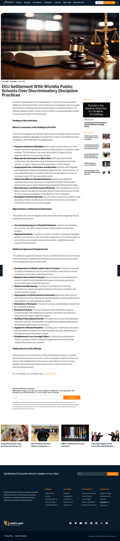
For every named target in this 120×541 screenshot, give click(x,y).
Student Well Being (88, 502)
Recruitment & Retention (105, 502)
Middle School (68, 502)
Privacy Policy (9, 536)
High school (68, 505)
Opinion (19, 2)
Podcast (57, 2)
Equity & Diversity (105, 493)
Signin (98, 2)
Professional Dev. (105, 496)
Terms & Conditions (21, 536)
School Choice (86, 496)
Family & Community (88, 493)
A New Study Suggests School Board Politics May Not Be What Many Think (92, 172)
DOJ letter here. (50, 373)
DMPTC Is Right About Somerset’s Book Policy (90, 164)
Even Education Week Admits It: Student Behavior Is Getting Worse (95, 124)
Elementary (67, 499)
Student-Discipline (51, 505)
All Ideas (66, 493)
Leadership (48, 2)
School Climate (50, 502)
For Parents (37, 2)
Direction (103, 499)
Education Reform (51, 499)
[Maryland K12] (9, 2)
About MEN (67, 2)
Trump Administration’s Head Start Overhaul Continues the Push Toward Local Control (91, 146)
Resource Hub (78, 2)
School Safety (86, 499)
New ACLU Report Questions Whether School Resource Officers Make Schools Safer (91, 156)
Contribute (108, 2)
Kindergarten (68, 496)
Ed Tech (48, 496)
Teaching (27, 2)
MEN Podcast (49, 493)
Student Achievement (89, 505)
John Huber (13, 82)
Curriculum (104, 505)
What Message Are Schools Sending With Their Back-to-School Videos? (91, 137)
